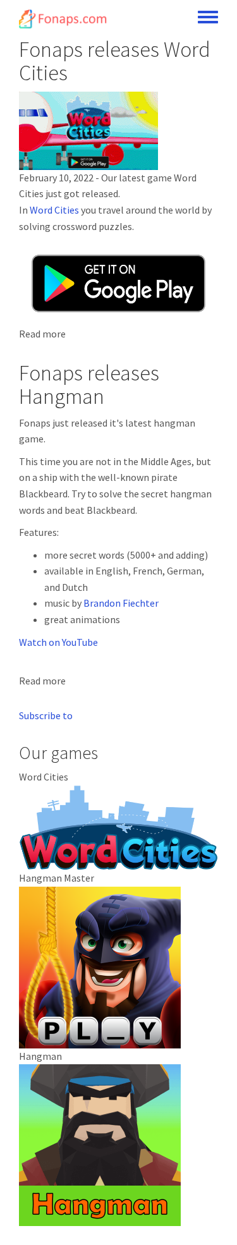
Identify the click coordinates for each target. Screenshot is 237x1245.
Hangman (40, 1056)
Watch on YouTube (58, 642)
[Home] (63, 19)
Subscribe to (46, 715)
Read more (42, 333)
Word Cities (54, 209)
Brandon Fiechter (121, 603)
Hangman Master (56, 877)
